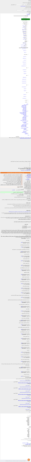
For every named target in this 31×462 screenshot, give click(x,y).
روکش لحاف (24, 50)
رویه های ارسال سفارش (28, 419)
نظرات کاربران (27, 179)
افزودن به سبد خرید (21, 194)
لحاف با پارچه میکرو (23, 126)
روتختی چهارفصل (24, 105)
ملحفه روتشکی (24, 111)
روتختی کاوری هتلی (24, 48)
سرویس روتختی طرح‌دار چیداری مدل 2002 (25, 388)
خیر (21, 242)
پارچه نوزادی (24, 96)
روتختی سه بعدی (27, 137)
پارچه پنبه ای (24, 94)
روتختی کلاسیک (24, 117)
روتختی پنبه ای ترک (24, 29)
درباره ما (28, 428)
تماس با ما (28, 417)
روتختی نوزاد (24, 35)
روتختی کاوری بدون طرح (23, 46)
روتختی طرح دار (24, 31)
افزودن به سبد (27, 385)
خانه (30, 137)
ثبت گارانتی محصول (28, 430)
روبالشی (25, 52)
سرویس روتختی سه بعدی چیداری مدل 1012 (24, 382)
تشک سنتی (25, 73)
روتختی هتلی (24, 33)
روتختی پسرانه (24, 37)
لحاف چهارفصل (24, 77)
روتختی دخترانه (24, 110)
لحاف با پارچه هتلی (23, 125)
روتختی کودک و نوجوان (23, 120)
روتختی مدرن (24, 56)
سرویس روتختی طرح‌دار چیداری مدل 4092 (25, 406)
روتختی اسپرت (24, 119)
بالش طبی (25, 88)
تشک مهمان (25, 71)
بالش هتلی (25, 90)
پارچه (27, 130)
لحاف (27, 123)
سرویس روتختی (26, 104)
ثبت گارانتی (26, 133)
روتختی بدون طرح (24, 27)
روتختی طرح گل (24, 118)
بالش (27, 127)
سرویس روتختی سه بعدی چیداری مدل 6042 (24, 400)
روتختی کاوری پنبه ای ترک (23, 112)
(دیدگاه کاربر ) (29, 169)
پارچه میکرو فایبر (24, 132)
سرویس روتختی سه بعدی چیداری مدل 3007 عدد (18, 193)
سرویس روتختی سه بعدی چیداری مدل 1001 (24, 394)
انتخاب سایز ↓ (22, 189)
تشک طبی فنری (24, 69)
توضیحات (28, 178)
